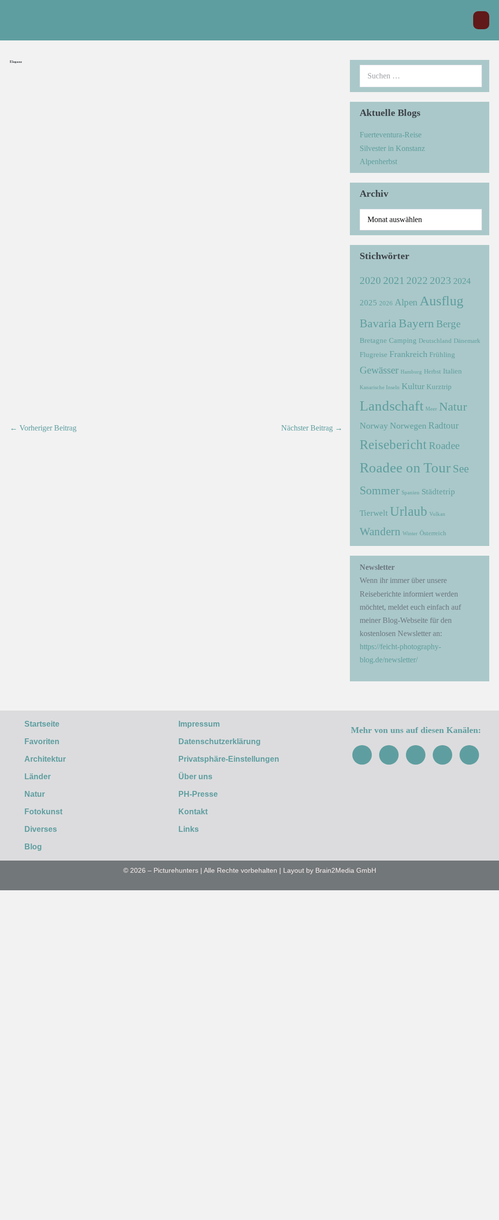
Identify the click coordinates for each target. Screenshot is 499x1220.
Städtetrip (438, 491)
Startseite (41, 724)
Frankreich (408, 354)
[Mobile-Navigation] (481, 20)
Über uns (195, 776)
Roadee (444, 445)
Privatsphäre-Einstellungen (228, 759)
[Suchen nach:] (421, 76)
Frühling (442, 354)
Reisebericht (393, 444)
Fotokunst (43, 811)
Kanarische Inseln (380, 387)
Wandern (380, 532)
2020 (370, 280)
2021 (393, 280)
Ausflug (441, 300)
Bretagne (373, 340)
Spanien (411, 492)
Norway (374, 426)
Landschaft (391, 405)
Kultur (413, 386)
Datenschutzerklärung (219, 741)
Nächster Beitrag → (312, 428)
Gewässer (379, 370)
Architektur (45, 759)
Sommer (380, 490)
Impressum (199, 724)
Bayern (416, 323)
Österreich (433, 533)
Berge (448, 324)
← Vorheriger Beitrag (43, 428)
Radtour (443, 425)
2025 (368, 302)
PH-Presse (198, 794)
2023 (440, 280)
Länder (37, 776)
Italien (452, 371)
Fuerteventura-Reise (391, 135)
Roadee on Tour (405, 467)
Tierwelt (374, 513)
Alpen (406, 302)
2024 (462, 281)
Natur (453, 406)
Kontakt (193, 811)
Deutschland (435, 340)
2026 (386, 303)
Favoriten (41, 741)
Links (188, 829)
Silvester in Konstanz (392, 148)
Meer (431, 409)
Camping (403, 340)
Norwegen (408, 426)
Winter (410, 533)
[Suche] (469, 76)
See (461, 469)
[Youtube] (415, 755)
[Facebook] (362, 755)
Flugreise (373, 354)
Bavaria (378, 323)
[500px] (469, 755)
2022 (417, 280)
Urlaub (408, 511)
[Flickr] (442, 755)
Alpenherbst (378, 161)
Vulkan (437, 514)
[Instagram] (389, 755)
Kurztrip (439, 386)
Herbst (432, 371)
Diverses (40, 829)
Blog (33, 847)
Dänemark (467, 340)
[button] (461, 20)
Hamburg (411, 372)
